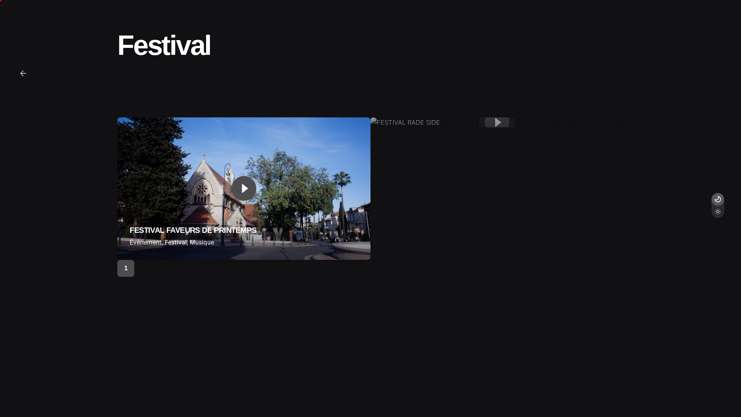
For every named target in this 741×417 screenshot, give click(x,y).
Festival (176, 242)
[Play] (244, 188)
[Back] (23, 73)
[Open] (140, 138)
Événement (146, 242)
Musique (202, 242)
